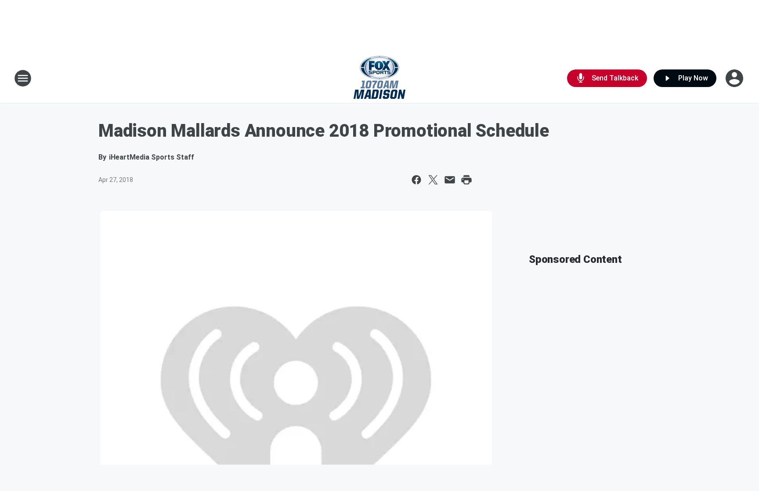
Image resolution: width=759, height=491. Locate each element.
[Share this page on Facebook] (416, 180)
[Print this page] (466, 180)
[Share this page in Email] (450, 180)
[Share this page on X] (433, 180)
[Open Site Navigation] (23, 78)
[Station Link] (379, 78)
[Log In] (735, 78)
